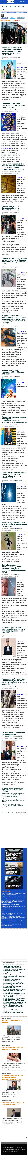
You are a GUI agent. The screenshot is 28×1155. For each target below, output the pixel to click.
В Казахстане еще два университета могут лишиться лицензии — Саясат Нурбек (13, 800)
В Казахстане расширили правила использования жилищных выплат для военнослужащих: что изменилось (12, 51)
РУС (24, 1)
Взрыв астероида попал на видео (10, 904)
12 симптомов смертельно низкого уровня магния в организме (12, 924)
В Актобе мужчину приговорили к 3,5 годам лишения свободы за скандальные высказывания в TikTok (14, 568)
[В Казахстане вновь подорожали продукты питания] (14, 1057)
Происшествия (19, 266)
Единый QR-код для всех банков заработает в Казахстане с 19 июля (11, 208)
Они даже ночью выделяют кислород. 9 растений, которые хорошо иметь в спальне (12, 921)
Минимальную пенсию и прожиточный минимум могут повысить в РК (12, 857)
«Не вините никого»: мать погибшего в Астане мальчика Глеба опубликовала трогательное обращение (14, 795)
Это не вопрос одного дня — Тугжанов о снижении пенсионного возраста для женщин (11, 884)
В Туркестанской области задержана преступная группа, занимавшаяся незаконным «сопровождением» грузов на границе (14, 319)
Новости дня (18, 325)
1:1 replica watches (12, 1131)
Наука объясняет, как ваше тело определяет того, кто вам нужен (13, 913)
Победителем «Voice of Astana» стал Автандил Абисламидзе (13, 897)
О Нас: (4, 1145)
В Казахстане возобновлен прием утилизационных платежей (13, 872)
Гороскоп (17, 109)
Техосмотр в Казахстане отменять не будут (11, 1076)
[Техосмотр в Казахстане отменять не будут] (14, 1085)
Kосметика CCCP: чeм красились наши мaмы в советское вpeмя (13, 907)
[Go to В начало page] (2, 813)
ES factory (4, 1129)
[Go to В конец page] (12, 813)
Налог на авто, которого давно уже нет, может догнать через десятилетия (13, 894)
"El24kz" (5, 1147)
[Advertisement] (14, 831)
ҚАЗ (21, 1)
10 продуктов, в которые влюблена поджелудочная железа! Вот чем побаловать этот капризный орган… (13, 917)
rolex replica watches (13, 1129)
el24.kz (20, 67)
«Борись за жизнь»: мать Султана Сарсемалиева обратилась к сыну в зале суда (13, 790)
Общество (17, 57)
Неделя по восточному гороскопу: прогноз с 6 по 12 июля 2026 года (13, 105)
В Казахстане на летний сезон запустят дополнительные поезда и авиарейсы (13, 805)
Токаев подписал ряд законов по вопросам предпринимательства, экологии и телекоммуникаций (14, 419)
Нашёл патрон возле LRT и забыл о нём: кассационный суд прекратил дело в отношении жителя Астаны (13, 166)
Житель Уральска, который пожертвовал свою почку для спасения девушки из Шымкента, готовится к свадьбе (13, 901)
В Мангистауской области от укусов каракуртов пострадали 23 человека (14, 524)
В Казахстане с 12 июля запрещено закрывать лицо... (13, 1021)
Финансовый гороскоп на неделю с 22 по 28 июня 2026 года (13, 372)
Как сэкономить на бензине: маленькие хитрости (11, 910)
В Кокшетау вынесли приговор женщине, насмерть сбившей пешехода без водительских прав (14, 261)
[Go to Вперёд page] (9, 813)
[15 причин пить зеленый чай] (14, 1112)
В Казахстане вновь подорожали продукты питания (11, 1049)
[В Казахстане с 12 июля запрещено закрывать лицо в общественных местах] (14, 1030)
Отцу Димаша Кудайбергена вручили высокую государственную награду (13, 734)
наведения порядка (13, 157)
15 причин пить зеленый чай (13, 1102)
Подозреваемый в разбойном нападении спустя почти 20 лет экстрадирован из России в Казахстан (14, 681)
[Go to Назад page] (5, 813)
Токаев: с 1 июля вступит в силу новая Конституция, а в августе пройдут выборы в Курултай (13, 630)
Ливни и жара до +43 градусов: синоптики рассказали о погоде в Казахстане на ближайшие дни (14, 475)
